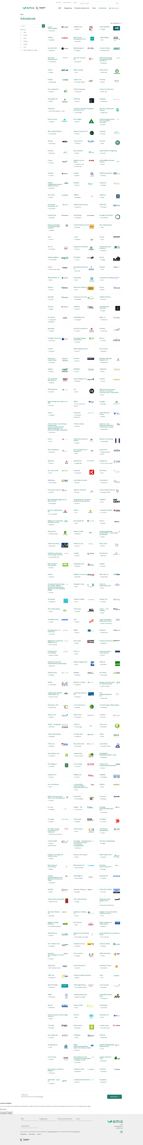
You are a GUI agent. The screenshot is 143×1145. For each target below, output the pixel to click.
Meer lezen (3, 1109)
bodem (25, 35)
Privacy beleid (31, 1134)
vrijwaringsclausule (52, 1131)
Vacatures (58, 2)
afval (25, 32)
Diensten (23, 29)
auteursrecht (76, 1131)
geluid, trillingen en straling (30, 50)
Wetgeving (68, 8)
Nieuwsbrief (114, 1096)
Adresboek (102, 8)
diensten (26, 41)
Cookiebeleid (23, 1134)
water (25, 38)
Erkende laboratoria (81, 8)
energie (25, 44)
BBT (59, 8)
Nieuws (75, 2)
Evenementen (67, 2)
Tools (94, 8)
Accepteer (3, 1113)
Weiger (10, 1113)
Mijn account (114, 8)
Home (21, 14)
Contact (39, 1134)
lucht (25, 47)
